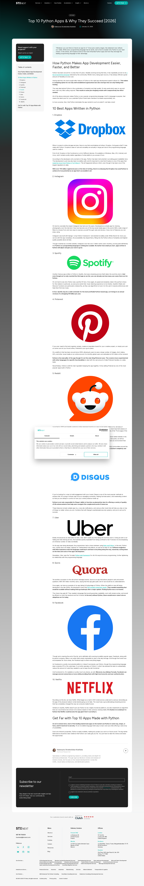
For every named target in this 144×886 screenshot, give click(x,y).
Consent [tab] (47, 435)
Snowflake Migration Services (69, 865)
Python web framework (82, 555)
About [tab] (97, 435)
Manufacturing (69, 869)
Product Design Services (46, 863)
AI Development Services (46, 860)
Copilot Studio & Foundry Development (91, 862)
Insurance (53, 869)
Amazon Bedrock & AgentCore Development (51, 862)
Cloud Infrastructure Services (110, 862)
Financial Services (44, 869)
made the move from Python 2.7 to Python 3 (66, 163)
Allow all (95, 454)
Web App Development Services (107, 863)
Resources (51, 847)
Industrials (61, 869)
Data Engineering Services (84, 860)
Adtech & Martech (87, 869)
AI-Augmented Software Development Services (66, 863)
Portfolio (50, 840)
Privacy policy (53, 878)
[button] (38, 3)
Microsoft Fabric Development (118, 860)
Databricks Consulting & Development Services (91, 874)
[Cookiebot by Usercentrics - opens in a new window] (100, 430)
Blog (49, 851)
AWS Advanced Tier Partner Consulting (49, 874)
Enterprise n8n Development (71, 862)
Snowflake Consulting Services (69, 874)
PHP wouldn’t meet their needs (96, 587)
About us (50, 832)
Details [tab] (72, 435)
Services (50, 836)
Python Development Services (88, 863)
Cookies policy (43, 878)
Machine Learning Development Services (65, 860)
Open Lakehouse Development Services (50, 865)
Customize (71, 454)
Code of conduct (63, 878)
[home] (21, 3)
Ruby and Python (109, 545)
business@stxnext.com (23, 837)
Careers (50, 844)
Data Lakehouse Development (101, 860)
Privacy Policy (106, 787)
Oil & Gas (78, 869)
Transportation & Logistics (101, 869)
